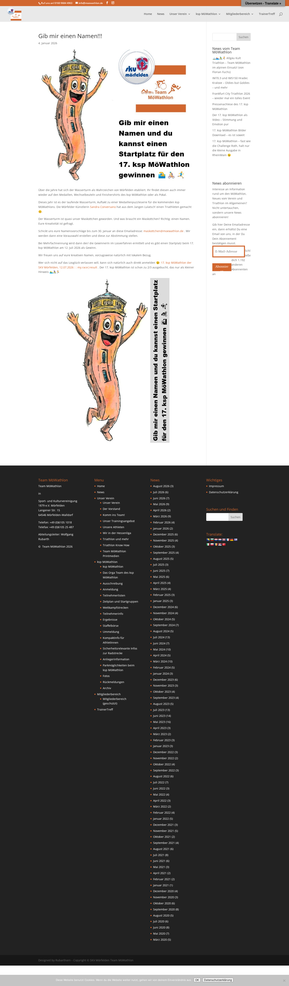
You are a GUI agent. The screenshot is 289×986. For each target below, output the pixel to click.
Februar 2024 (162, 667)
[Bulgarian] (212, 539)
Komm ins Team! (114, 515)
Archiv (107, 688)
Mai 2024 (159, 649)
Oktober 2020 (162, 903)
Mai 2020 (159, 933)
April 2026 (160, 510)
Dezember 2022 (163, 752)
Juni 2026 (159, 498)
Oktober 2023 (162, 691)
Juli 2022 (158, 782)
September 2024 (164, 625)
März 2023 (160, 734)
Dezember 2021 (163, 825)
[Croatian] (216, 539)
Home (148, 14)
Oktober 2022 (162, 764)
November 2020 (163, 897)
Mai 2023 (159, 722)
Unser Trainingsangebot (119, 521)
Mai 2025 (159, 577)
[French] (227, 539)
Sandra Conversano (103, 207)
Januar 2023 (161, 746)
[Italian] (208, 544)
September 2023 (164, 698)
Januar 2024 (161, 673)
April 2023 (160, 728)
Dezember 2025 (163, 534)
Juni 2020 (159, 927)
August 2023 (161, 704)
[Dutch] (220, 539)
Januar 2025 (161, 601)
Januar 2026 (161, 528)
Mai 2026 (159, 504)
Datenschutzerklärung (223, 492)
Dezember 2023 (163, 679)
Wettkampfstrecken (115, 607)
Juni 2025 (159, 571)
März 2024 (160, 661)
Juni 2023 (159, 716)
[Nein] (284, 980)
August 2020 (161, 915)
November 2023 (163, 685)
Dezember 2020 (163, 891)
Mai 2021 (159, 867)
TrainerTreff (267, 14)
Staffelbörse (111, 625)
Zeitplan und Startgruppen (120, 601)
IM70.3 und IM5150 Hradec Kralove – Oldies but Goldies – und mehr (230, 82)
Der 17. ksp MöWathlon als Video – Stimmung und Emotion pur (230, 119)
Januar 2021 (161, 885)
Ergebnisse (110, 619)
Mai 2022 (159, 794)
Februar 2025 (162, 595)
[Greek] (235, 539)
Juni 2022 (159, 788)
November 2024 (163, 613)
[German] (231, 539)
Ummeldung (111, 632)
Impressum (216, 486)
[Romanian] (216, 544)
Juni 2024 (159, 643)
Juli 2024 (158, 637)
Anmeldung (110, 589)
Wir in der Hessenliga (117, 533)
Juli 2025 (158, 564)
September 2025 (164, 552)
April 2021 (160, 873)
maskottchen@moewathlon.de (163, 231)
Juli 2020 (158, 921)
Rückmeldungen (113, 682)
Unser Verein (111, 503)
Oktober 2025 (162, 546)
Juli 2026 (158, 492)
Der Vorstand (111, 509)
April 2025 (160, 583)
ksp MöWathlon (113, 566)
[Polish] (212, 544)
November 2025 (163, 540)
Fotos (106, 676)
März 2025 (160, 589)
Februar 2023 (162, 740)
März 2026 (160, 516)
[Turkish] (223, 544)
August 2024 (161, 631)
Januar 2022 (161, 818)
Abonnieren (221, 268)
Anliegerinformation (116, 659)
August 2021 (161, 849)
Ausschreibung (113, 583)
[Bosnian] (208, 539)
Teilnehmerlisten (114, 595)
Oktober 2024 (162, 619)
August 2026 (161, 486)
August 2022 (161, 776)
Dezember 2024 (163, 607)
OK (197, 979)
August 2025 (161, 559)
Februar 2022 (162, 812)
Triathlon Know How (116, 545)
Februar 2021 (162, 879)
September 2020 (164, 909)
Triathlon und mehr (116, 539)
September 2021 (164, 843)
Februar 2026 (162, 522)
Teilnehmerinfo (113, 614)
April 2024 (160, 655)
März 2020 (160, 939)
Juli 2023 (158, 710)
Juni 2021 (159, 861)
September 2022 (164, 770)
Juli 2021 (158, 855)
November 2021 (163, 831)
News (160, 14)
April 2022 (160, 800)
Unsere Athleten (113, 527)
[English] (223, 539)
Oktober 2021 (162, 837)
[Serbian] (220, 544)
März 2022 (160, 806)
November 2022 (163, 758)
